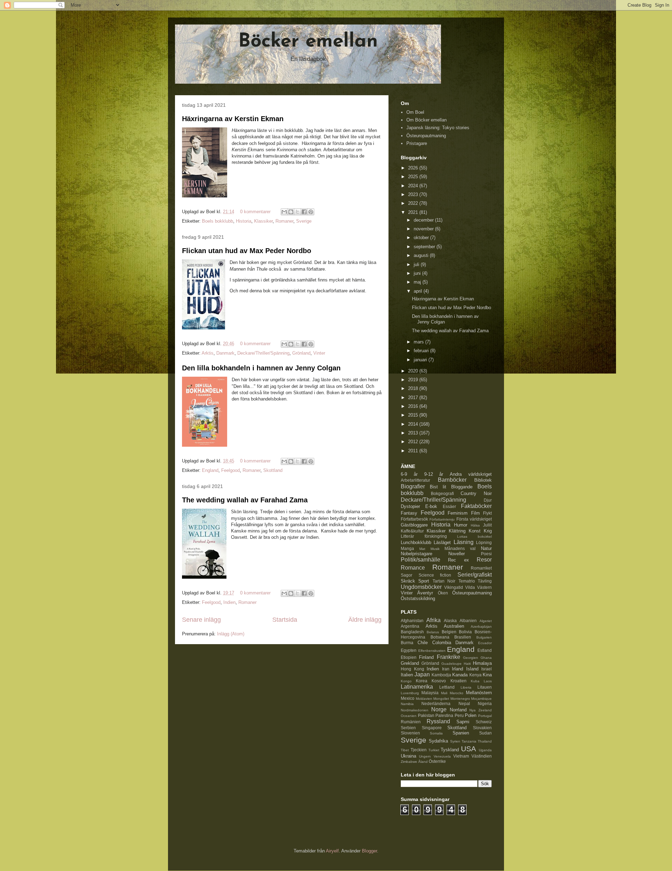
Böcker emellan (308, 41)
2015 (413, 415)
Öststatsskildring (418, 598)
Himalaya (482, 663)
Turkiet (433, 750)
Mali (444, 693)
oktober (422, 237)
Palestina (444, 715)
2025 (413, 176)
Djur (488, 500)
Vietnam (461, 756)
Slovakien (482, 727)
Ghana (486, 658)
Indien (229, 602)
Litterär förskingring (424, 536)
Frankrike (448, 657)
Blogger (369, 850)
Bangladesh (412, 631)
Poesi (486, 553)
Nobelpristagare (416, 553)
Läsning (464, 542)
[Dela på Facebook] (304, 211)
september (425, 246)
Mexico (407, 698)
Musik (435, 549)
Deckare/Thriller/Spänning (263, 353)
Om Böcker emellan (426, 120)
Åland (423, 762)
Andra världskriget (471, 474)
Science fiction (435, 575)
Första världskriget (474, 519)
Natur (486, 548)
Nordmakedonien (414, 710)
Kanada (460, 674)
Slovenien (410, 733)
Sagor (406, 575)
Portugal (485, 716)
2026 (413, 167)
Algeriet (485, 621)
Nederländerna (435, 703)
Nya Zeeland (480, 710)
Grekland (410, 663)
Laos (488, 681)
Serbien (408, 727)
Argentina (410, 626)
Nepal (464, 703)
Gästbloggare (414, 525)
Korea (421, 680)
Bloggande (461, 486)
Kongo (406, 681)
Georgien (470, 658)
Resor (484, 560)
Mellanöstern (479, 692)
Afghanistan (412, 620)
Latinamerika (417, 687)
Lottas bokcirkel (474, 536)
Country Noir (476, 493)
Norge (439, 709)
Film (475, 513)
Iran (445, 669)
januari (421, 359)
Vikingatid (453, 587)
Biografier (413, 486)
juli (417, 264)
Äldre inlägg (365, 619)
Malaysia (430, 692)
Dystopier (410, 506)
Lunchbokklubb (416, 542)
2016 (413, 406)
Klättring (457, 531)
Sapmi (462, 721)
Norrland (458, 709)
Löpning (484, 542)
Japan (422, 674)
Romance (413, 568)
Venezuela (442, 756)
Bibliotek (483, 480)
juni (418, 273)
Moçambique (481, 699)
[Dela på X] (297, 211)
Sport (423, 581)
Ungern (425, 756)
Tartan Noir (444, 581)
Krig (488, 531)
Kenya (475, 675)
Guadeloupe (451, 664)
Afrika (433, 620)
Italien (407, 674)
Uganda (485, 750)
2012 (413, 441)
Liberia (466, 687)
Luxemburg (410, 693)
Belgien (449, 631)
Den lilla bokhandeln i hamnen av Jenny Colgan (261, 368)
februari (422, 350)
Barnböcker (452, 480)
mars (419, 341)
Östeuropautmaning (426, 135)
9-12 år (433, 474)
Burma (407, 642)
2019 (413, 379)
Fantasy (409, 513)
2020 (413, 371)
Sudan (485, 733)
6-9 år (409, 474)
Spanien (461, 733)
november (424, 228)
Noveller (456, 553)
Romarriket (481, 568)
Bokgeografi (442, 493)
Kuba (475, 681)
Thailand (485, 741)
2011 (413, 450)
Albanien (468, 620)
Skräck (408, 581)
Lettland (447, 687)
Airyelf (332, 850)
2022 (413, 203)
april (419, 291)
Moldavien (424, 699)
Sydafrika (438, 741)
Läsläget (442, 542)
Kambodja (441, 675)
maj (418, 282)
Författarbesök (414, 519)
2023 (413, 194)
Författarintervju (442, 519)
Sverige (304, 221)
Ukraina (408, 756)
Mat (422, 549)
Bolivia (465, 631)
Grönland (301, 353)
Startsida (284, 619)
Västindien (481, 756)
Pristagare (416, 143)
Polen (470, 715)
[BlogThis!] (290, 211)
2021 (413, 212)
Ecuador (485, 643)
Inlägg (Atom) (230, 633)
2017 (413, 397)
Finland (426, 657)
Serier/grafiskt (474, 575)
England (210, 470)
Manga (407, 548)
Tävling (485, 581)
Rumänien (411, 721)
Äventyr (425, 592)
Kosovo (439, 680)
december (424, 220)
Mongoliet (441, 699)
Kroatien (458, 680)
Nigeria (485, 703)
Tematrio (466, 581)
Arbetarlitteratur (415, 480)
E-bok (431, 506)
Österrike (437, 761)
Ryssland (438, 721)
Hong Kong (412, 669)
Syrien (455, 741)
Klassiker (263, 221)
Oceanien (408, 716)
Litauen (484, 687)
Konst (475, 531)
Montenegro (460, 699)
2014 (413, 424)
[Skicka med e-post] (284, 211)
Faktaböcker (476, 506)
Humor (460, 525)
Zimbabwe (409, 762)
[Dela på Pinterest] (310, 211)
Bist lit (438, 486)
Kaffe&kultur (412, 531)
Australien (454, 626)
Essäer (449, 506)
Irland (457, 668)
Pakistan (426, 715)
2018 (413, 388)
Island (472, 668)
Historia (243, 221)
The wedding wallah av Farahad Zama (245, 500)
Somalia (436, 733)
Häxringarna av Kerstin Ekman (233, 119)
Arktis (208, 353)
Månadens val (460, 548)
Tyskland (450, 749)
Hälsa (475, 525)
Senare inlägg (201, 619)
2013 (413, 433)
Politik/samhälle (420, 560)
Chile (423, 642)
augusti (422, 255)
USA (468, 749)
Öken (443, 593)
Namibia (407, 704)
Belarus (433, 632)
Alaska (450, 620)
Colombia (441, 642)
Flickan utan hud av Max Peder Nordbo (246, 251)
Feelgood (230, 470)
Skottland (272, 470)
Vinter (319, 353)
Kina (487, 674)
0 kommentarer (255, 211)
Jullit (487, 525)
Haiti (467, 664)
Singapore (432, 727)
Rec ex (458, 560)
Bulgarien (484, 637)
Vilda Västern (478, 587)
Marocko (456, 693)
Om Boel (415, 112)
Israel (486, 669)
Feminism (458, 513)
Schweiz (484, 721)
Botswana (439, 637)
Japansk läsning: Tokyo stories (437, 127)
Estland (484, 650)
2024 (413, 185)
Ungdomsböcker (421, 587)
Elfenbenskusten (432, 651)
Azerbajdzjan (481, 626)
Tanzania (469, 741)
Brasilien (462, 637)
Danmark (225, 353)
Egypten (408, 650)
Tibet (405, 750)
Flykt (487, 513)
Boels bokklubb (217, 221)
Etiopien (408, 657)
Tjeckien (419, 749)
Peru (459, 715)
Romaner (284, 221)
